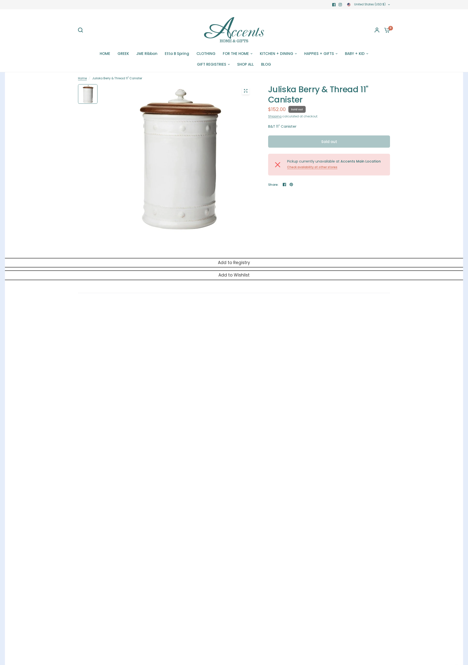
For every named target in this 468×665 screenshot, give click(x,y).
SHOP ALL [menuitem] (245, 64)
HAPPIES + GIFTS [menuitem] (319, 53)
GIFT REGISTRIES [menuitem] (211, 64)
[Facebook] (334, 4)
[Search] (81, 30)
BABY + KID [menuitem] (355, 53)
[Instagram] (340, 4)
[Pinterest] (291, 184)
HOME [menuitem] (105, 53)
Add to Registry (234, 263)
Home (82, 78)
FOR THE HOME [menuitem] (236, 53)
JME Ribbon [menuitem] (146, 53)
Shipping (275, 116)
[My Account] (377, 30)
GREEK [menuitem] (123, 53)
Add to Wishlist (234, 275)
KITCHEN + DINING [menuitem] (276, 53)
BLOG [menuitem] (266, 64)
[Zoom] (245, 90)
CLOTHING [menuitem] (205, 53)
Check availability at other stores (312, 167)
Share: (273, 184)
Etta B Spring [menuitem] (177, 53)
